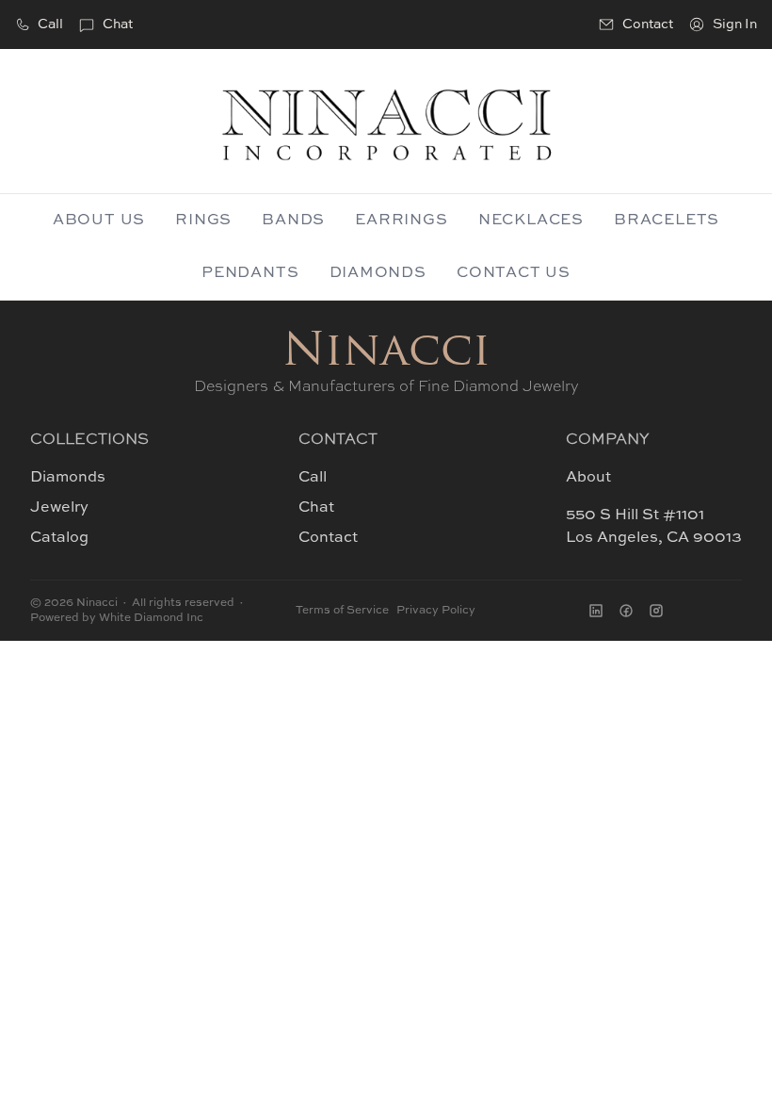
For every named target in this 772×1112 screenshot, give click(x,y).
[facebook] (626, 610)
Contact (328, 538)
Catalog (59, 538)
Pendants (249, 273)
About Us (99, 220)
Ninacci (386, 353)
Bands (293, 220)
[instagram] (656, 610)
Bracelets (666, 220)
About (588, 477)
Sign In (735, 24)
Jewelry (59, 507)
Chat (118, 24)
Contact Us (514, 273)
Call (50, 24)
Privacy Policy (435, 610)
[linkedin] (595, 610)
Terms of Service (342, 610)
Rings (203, 220)
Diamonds (378, 273)
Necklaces (531, 220)
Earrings (401, 220)
